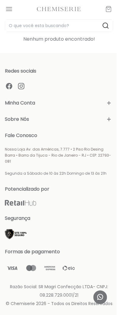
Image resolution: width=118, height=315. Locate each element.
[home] (59, 9)
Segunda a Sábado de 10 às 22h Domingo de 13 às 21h (56, 173)
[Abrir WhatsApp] (100, 297)
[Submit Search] (105, 26)
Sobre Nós (17, 119)
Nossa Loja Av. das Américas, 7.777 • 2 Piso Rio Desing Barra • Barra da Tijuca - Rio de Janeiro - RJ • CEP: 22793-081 (58, 155)
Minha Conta (20, 102)
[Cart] (108, 9)
